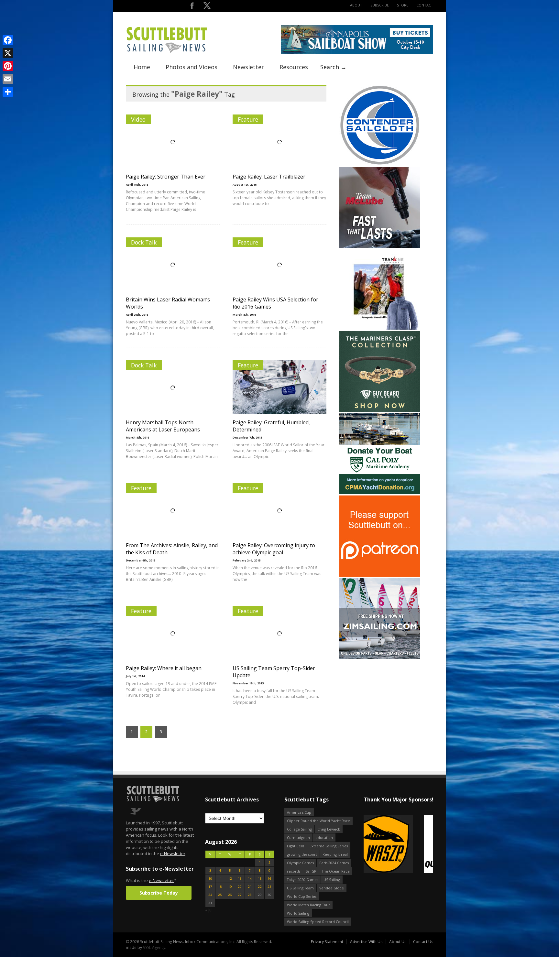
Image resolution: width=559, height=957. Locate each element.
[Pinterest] (7, 66)
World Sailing (298, 913)
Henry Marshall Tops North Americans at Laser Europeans (163, 426)
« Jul (209, 910)
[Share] (7, 91)
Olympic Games (300, 862)
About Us (397, 941)
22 (260, 887)
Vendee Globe (331, 888)
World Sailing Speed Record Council (318, 921)
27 (240, 895)
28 (250, 895)
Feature (248, 119)
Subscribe (379, 5)
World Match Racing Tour (308, 904)
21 (250, 887)
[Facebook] (7, 40)
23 (269, 887)
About (356, 5)
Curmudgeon (298, 837)
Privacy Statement (327, 941)
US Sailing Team (300, 888)
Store (402, 5)
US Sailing (331, 879)
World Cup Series (301, 896)
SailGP (311, 871)
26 (230, 895)
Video (138, 119)
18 (220, 887)
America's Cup (299, 812)
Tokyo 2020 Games (302, 879)
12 (230, 878)
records (293, 871)
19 (230, 887)
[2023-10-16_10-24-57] (398, 844)
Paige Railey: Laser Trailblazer (269, 176)
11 (220, 878)
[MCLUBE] (379, 246)
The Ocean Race (336, 871)
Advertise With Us (366, 941)
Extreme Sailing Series (329, 845)
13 (240, 878)
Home (142, 67)
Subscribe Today (158, 893)
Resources (294, 67)
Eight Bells (295, 845)
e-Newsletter (172, 853)
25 (220, 895)
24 (210, 895)
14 (250, 878)
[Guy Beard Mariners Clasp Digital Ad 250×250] (379, 410)
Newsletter (248, 67)
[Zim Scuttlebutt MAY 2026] (379, 657)
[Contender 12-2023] (379, 164)
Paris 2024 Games (334, 862)
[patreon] (379, 575)
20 (240, 887)
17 (210, 887)
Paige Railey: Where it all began (164, 668)
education (324, 837)
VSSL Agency (154, 947)
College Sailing (299, 829)
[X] (7, 53)
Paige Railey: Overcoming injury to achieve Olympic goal (274, 549)
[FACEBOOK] (192, 7)
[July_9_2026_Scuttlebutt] (379, 492)
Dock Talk (144, 242)
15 (260, 878)
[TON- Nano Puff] (379, 328)
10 (210, 878)
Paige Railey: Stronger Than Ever (165, 176)
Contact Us (423, 941)
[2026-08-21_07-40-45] (357, 52)
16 (269, 878)
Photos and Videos (191, 67)
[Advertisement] (379, 700)
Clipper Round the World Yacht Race (318, 820)
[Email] (7, 78)
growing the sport (302, 854)
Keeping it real (335, 854)
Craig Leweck (328, 829)
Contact (424, 5)
